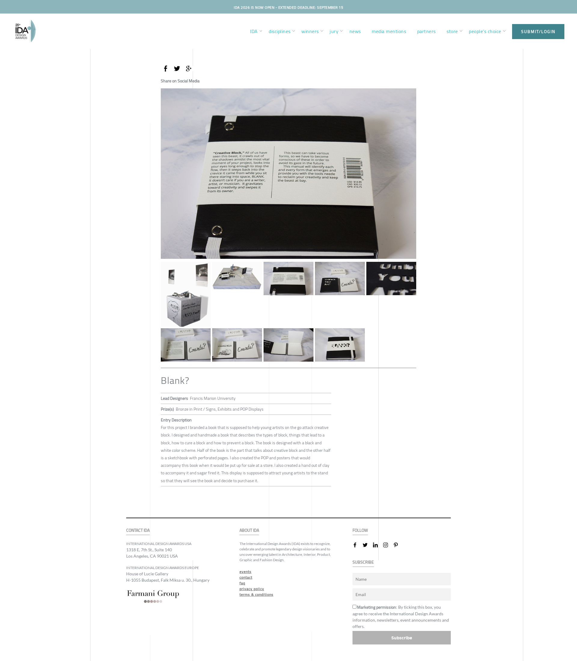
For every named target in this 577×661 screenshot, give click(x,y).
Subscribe (401, 637)
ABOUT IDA (249, 530)
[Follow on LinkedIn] (378, 545)
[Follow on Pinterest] (398, 545)
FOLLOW (360, 530)
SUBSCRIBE (363, 562)
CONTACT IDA (138, 530)
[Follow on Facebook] (357, 545)
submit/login (538, 31)
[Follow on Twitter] (367, 545)
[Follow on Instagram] (388, 545)
